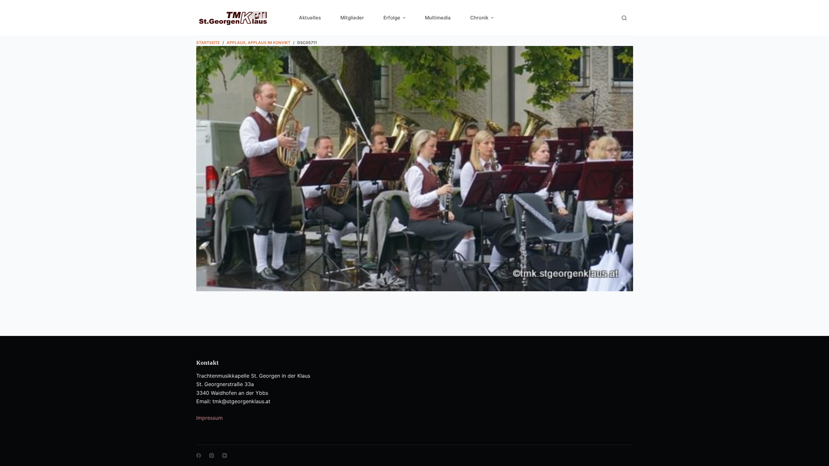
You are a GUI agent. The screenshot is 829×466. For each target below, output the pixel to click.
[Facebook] (198, 455)
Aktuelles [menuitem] (310, 18)
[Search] (624, 18)
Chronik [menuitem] (479, 18)
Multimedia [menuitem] (438, 18)
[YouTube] (224, 455)
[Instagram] (211, 455)
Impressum (209, 418)
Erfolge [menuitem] (391, 18)
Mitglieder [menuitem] (352, 18)
